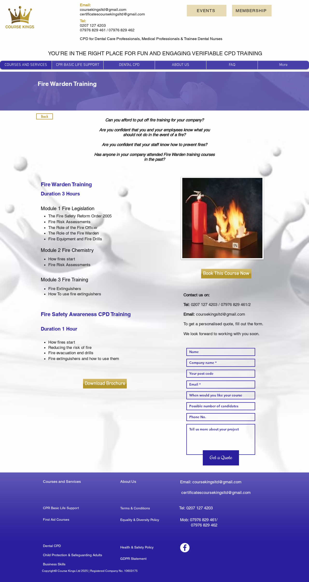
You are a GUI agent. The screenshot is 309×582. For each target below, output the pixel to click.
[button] (252, 10)
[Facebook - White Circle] (185, 547)
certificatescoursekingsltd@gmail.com (216, 492)
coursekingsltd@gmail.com (220, 314)
